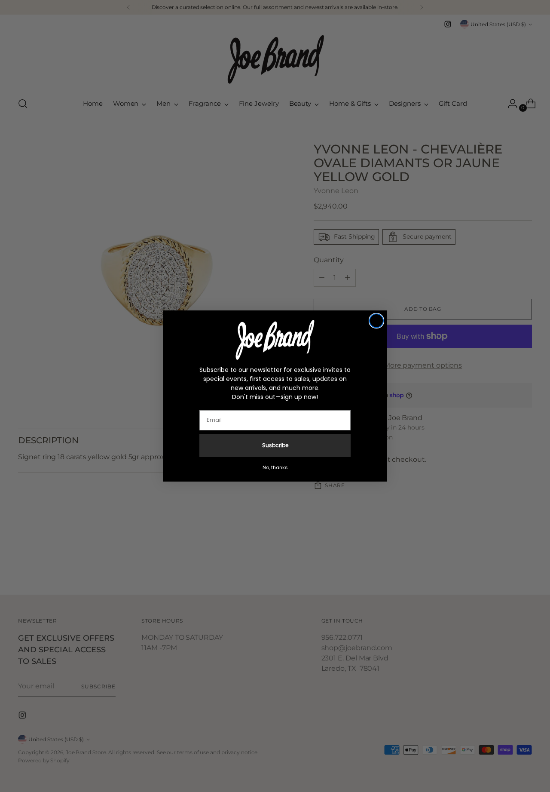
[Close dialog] (376, 321)
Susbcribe (275, 445)
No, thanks (275, 467)
